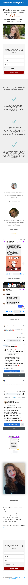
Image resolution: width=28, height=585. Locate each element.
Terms (12, 68)
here (4, 527)
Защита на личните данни (17, 578)
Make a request (14, 72)
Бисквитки (18, 577)
